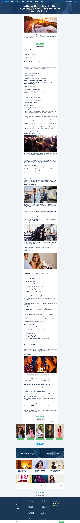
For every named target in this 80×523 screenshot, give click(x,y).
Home (29, 3)
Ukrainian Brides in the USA (45, 506)
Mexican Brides (43, 515)
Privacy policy (18, 504)
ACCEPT (61, 521)
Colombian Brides (43, 518)
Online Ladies (43, 502)
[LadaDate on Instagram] (59, 501)
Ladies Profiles (43, 501)
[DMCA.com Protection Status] (55, 505)
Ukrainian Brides (31, 502)
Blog (42, 1)
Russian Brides (31, 501)
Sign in (75, 1)
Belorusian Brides (31, 513)
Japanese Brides (43, 513)
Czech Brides (31, 507)
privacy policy (55, 521)
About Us (17, 500)
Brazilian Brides (31, 505)
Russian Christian (31, 508)
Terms (17, 501)
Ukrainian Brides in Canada (45, 505)
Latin (23, 1)
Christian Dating (43, 511)
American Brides (43, 514)
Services (36, 1)
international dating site (50, 157)
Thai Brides (42, 512)
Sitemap (17, 508)
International (29, 1)
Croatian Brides (31, 515)
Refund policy (18, 505)
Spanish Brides (31, 518)
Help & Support (18, 507)
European (12, 1)
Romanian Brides (31, 512)
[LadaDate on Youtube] (54, 501)
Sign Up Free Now (40, 43)
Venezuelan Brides (43, 519)
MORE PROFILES (40, 443)
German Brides (31, 511)
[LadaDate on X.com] (56, 501)
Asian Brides (43, 508)
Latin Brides (43, 507)
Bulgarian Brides (31, 514)
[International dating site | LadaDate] (5, 1)
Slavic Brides (31, 506)
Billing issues (18, 503)
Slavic (18, 1)
